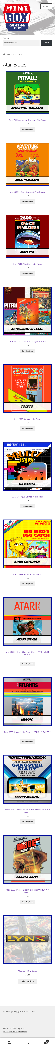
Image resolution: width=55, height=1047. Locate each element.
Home (8, 54)
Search (6, 38)
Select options (27, 129)
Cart (42, 1040)
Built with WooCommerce (15, 1031)
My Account (9, 1042)
